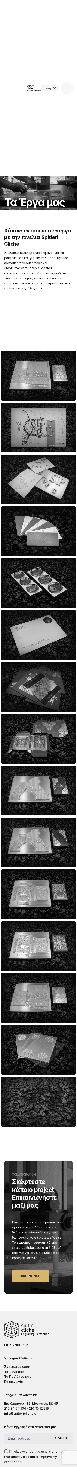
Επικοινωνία (13, 1382)
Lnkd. (16, 1345)
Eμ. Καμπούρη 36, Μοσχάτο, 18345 (31, 1403)
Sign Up (61, 1438)
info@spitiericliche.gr (21, 1413)
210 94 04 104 (15, 1408)
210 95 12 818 (39, 1408)
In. (27, 1345)
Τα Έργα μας (14, 1372)
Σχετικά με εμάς (17, 1367)
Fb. (6, 1345)
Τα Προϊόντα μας (17, 1377)
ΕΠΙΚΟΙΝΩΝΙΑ (29, 1276)
